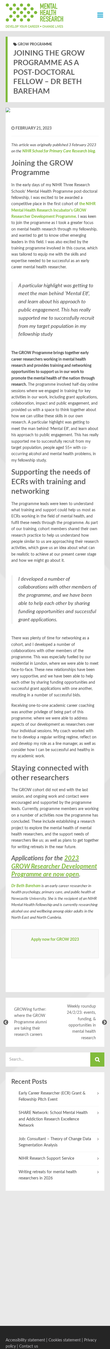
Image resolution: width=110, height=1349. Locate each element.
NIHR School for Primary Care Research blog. (59, 151)
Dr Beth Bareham (26, 886)
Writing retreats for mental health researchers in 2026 (48, 1175)
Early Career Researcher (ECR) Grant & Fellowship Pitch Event (52, 1096)
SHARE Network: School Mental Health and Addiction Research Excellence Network (53, 1119)
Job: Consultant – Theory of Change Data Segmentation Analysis (55, 1142)
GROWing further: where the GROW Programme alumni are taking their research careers (30, 1022)
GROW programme (35, 44)
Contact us (28, 1346)
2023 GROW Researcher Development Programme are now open (54, 866)
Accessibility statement (25, 1340)
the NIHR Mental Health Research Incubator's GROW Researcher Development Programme (53, 210)
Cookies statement (65, 1340)
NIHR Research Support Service (46, 1159)
